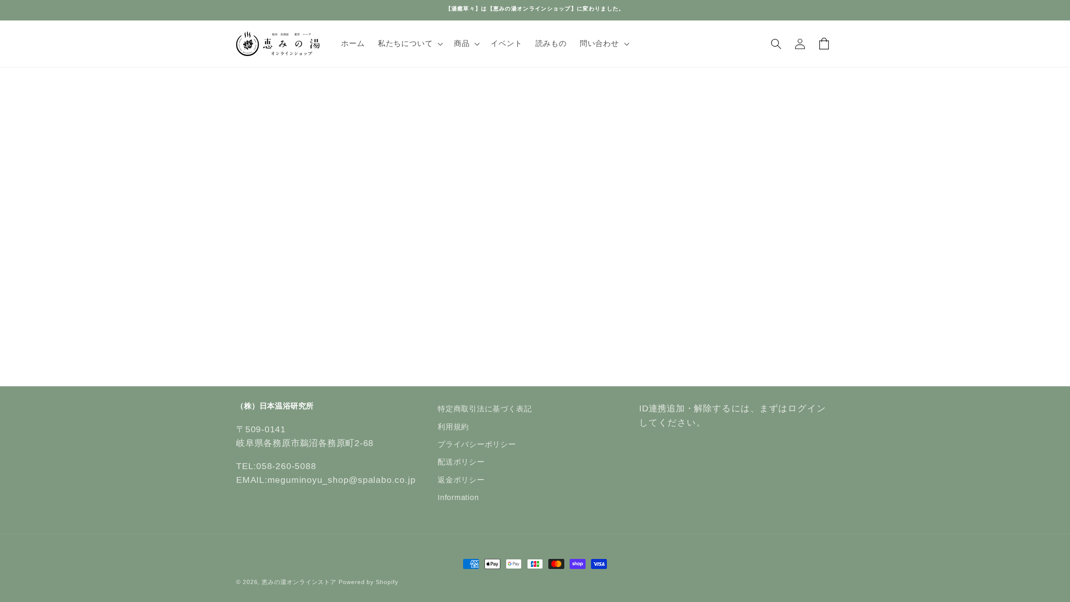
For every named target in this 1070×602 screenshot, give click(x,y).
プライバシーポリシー (477, 444)
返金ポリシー (461, 480)
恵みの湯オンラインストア (299, 582)
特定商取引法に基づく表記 (485, 409)
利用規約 (453, 427)
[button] (409, 44)
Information (458, 497)
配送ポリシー (461, 462)
